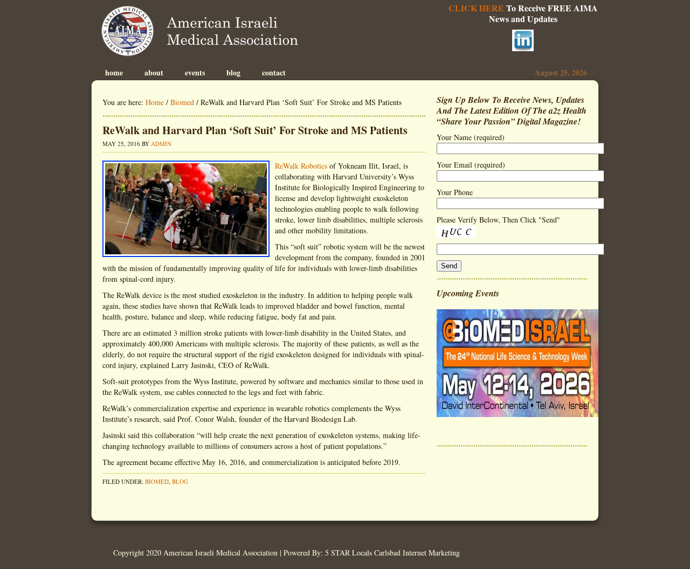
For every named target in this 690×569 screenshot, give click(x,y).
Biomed (157, 481)
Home (114, 72)
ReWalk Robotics (301, 166)
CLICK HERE (476, 8)
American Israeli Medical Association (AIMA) (203, 32)
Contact (274, 72)
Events (195, 72)
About (153, 72)
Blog (233, 72)
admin (161, 144)
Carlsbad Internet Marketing (417, 552)
